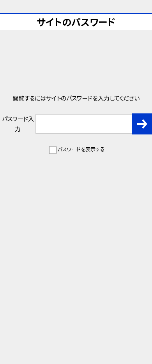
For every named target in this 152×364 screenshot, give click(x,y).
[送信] (142, 124)
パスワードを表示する (81, 149)
